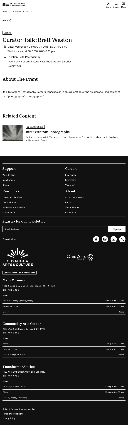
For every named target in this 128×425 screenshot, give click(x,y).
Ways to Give (8, 175)
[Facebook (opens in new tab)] (96, 239)
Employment (71, 175)
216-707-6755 (10, 375)
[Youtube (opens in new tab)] (114, 239)
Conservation (8, 212)
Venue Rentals (72, 207)
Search (116, 7)
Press (68, 202)
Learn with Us (9, 202)
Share (5, 20)
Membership (8, 180)
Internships (70, 180)
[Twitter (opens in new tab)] (122, 239)
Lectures (29, 11)
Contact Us (70, 212)
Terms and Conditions (12, 413)
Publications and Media (13, 207)
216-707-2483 (10, 332)
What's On (16, 11)
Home (4, 11)
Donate (6, 185)
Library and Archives (12, 197)
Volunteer (70, 185)
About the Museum (74, 197)
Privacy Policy (8, 418)
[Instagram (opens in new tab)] (105, 239)
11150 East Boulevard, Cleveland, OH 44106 (28, 286)
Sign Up (117, 229)
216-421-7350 (10, 290)
